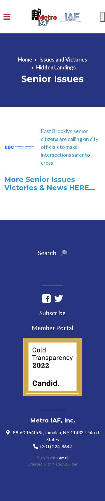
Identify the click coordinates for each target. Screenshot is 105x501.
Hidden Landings (56, 67)
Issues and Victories (63, 59)
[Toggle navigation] (7, 17)
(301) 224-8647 (56, 446)
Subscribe (52, 312)
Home (25, 59)
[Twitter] (58, 297)
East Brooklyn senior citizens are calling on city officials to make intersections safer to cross (69, 147)
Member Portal (53, 327)
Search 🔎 (52, 252)
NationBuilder (65, 463)
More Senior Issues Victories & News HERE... (49, 183)
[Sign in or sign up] (102, 17)
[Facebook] (46, 297)
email (63, 457)
